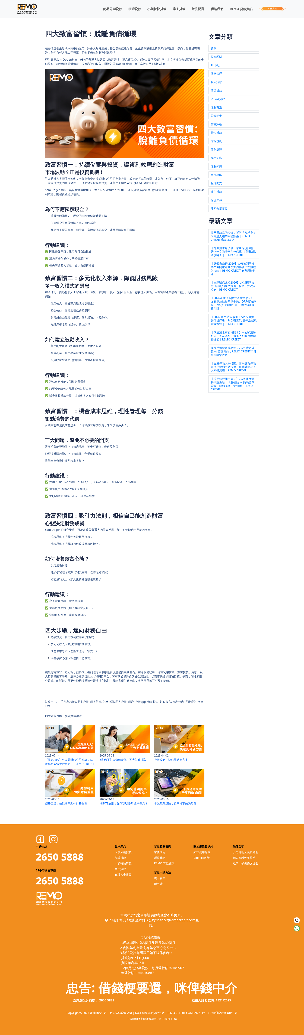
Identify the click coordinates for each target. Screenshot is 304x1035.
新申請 (158, 884)
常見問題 (198, 9)
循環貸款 (134, 9)
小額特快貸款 (156, 9)
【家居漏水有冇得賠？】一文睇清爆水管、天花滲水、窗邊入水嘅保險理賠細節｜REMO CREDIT (233, 335)
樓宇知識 (216, 158)
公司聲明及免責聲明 (245, 852)
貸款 (213, 48)
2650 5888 (60, 856)
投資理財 (216, 57)
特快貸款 (216, 133)
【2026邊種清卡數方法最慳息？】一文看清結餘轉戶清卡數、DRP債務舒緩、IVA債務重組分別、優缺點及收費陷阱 (233, 303)
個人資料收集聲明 (244, 858)
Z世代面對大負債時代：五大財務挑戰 (123, 760)
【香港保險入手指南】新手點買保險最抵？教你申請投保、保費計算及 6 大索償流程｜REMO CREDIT (233, 366)
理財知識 (216, 166)
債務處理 (216, 149)
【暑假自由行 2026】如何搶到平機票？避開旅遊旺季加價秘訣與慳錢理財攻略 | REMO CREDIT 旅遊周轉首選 (233, 269)
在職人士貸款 (123, 875)
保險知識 (216, 200)
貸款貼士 (216, 116)
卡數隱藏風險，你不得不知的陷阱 (175, 803)
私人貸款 (216, 82)
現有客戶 (159, 878)
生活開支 (216, 183)
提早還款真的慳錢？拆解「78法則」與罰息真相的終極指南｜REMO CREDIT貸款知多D (233, 236)
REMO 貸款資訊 (241, 9)
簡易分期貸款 (112, 9)
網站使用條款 (202, 852)
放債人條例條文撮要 (245, 863)
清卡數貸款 (218, 99)
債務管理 (216, 74)
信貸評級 (216, 124)
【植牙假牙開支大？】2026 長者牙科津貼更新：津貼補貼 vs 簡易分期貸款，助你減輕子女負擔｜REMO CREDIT (232, 384)
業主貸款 (179, 9)
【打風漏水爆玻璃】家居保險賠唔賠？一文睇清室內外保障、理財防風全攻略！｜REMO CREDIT (233, 251)
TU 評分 (216, 65)
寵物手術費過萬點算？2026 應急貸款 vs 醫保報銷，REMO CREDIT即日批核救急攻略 (233, 351)
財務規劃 (216, 141)
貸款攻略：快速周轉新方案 (171, 760)
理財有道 (216, 107)
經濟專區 (216, 175)
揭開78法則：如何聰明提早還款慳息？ (124, 803)
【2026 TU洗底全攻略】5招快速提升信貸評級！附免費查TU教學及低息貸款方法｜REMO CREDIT (234, 320)
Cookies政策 (202, 858)
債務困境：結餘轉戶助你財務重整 (66, 803)
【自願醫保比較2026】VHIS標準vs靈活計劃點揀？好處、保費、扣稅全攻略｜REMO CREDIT (233, 286)
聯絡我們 (217, 9)
